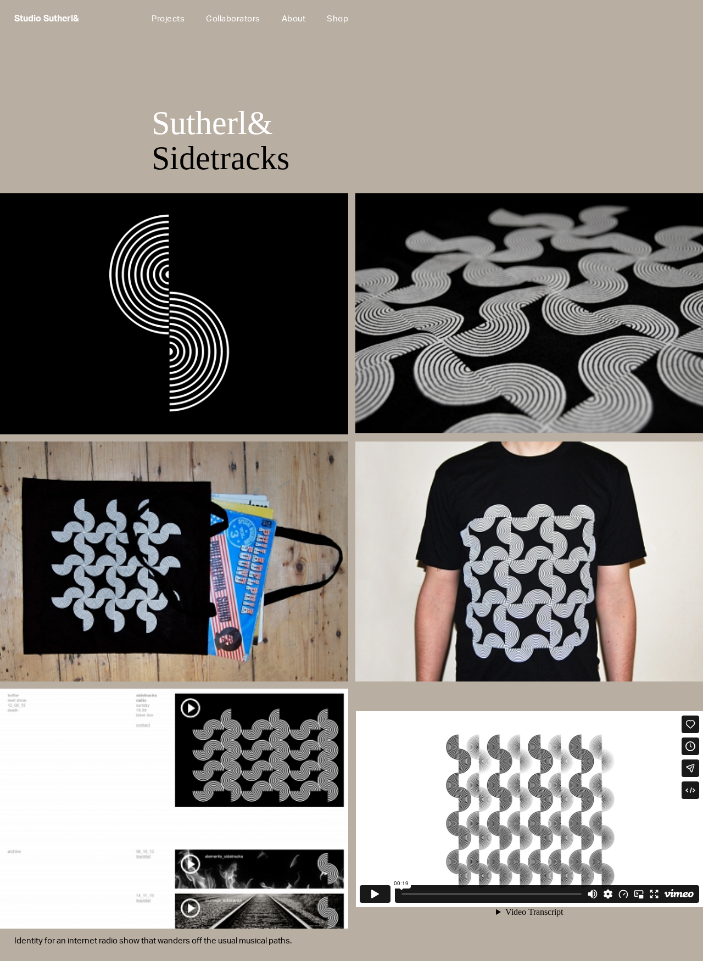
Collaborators (233, 19)
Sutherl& (212, 123)
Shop (337, 19)
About (294, 19)
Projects (168, 19)
